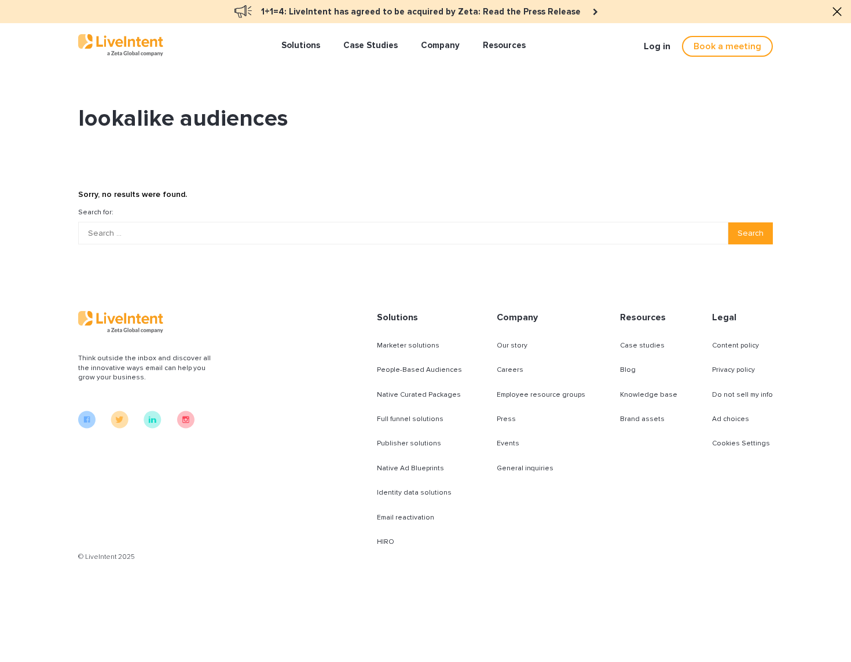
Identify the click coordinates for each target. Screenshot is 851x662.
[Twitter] (120, 425)
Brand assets (642, 419)
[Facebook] (87, 425)
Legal (724, 317)
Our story (512, 345)
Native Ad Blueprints (410, 468)
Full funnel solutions (410, 419)
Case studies (642, 345)
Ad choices (730, 419)
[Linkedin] (153, 425)
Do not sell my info (742, 394)
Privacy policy (733, 369)
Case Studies (370, 45)
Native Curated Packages (419, 394)
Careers (510, 369)
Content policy (735, 345)
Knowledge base (648, 394)
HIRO (385, 541)
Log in (657, 46)
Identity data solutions (414, 492)
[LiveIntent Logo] (120, 45)
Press (506, 419)
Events (508, 443)
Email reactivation (405, 517)
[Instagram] (186, 425)
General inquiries (525, 468)
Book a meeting (727, 46)
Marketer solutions (408, 345)
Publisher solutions (409, 443)
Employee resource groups (541, 394)
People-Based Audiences (419, 369)
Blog (628, 369)
